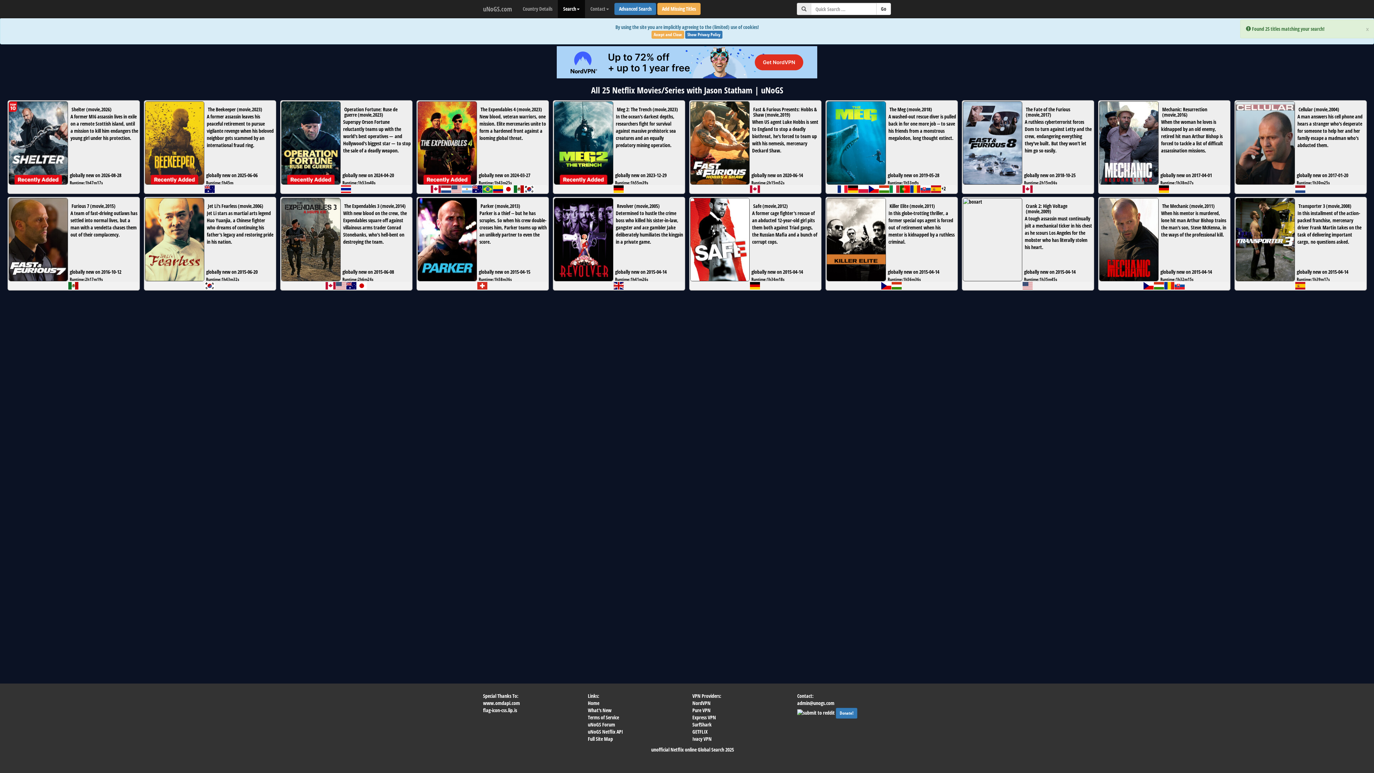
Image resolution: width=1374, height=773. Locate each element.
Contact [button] (597, 8)
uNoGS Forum (601, 724)
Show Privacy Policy (703, 34)
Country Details (537, 8)
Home (593, 703)
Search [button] (569, 8)
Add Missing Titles (679, 8)
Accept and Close (668, 34)
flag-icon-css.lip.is (500, 710)
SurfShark (702, 724)
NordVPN (701, 703)
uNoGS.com (497, 9)
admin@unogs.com (815, 703)
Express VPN (704, 717)
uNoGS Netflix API (605, 731)
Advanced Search (635, 8)
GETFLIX (700, 731)
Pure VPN (701, 710)
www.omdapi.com (501, 703)
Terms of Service (603, 717)
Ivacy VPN (702, 738)
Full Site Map (600, 738)
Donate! (846, 713)
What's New (600, 710)
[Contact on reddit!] (816, 712)
